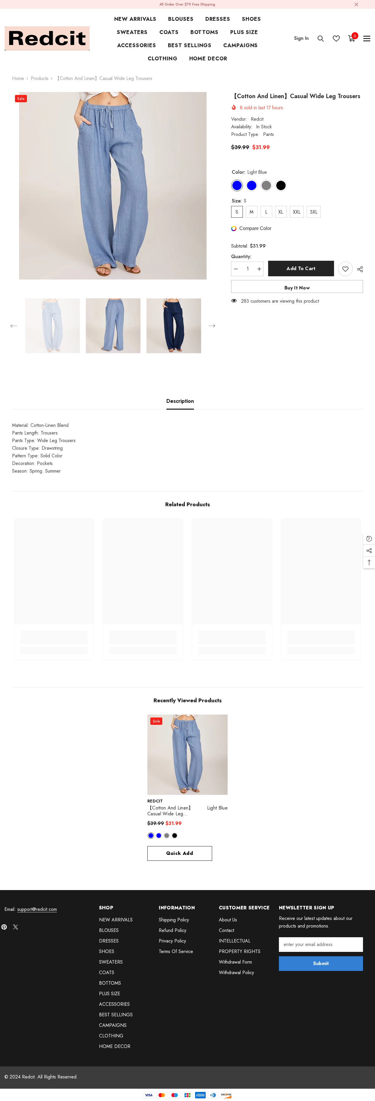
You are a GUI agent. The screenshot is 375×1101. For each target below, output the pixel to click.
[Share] (358, 269)
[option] (113, 185)
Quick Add (179, 853)
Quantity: (241, 256)
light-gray (166, 835)
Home (18, 78)
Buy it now (297, 287)
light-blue (151, 835)
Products (39, 78)
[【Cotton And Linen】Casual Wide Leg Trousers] (187, 755)
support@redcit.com (37, 909)
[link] (54, 641)
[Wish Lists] (336, 38)
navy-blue (159, 835)
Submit (321, 963)
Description (180, 401)
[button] (13, 325)
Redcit (257, 119)
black (174, 835)
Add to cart (300, 268)
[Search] (321, 38)
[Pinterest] (4, 926)
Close (356, 4)
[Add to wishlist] (345, 269)
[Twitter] (15, 926)
